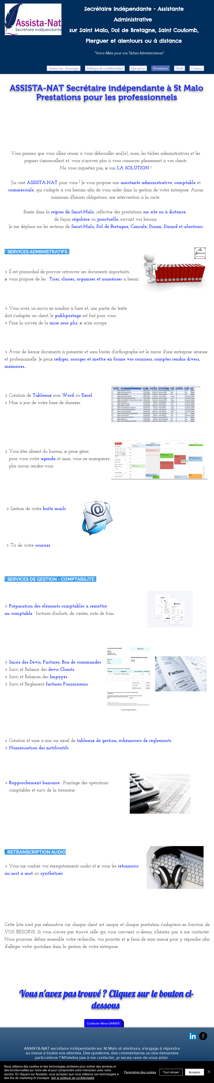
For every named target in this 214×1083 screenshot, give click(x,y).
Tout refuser (171, 1072)
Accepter (194, 1072)
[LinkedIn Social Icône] (193, 1036)
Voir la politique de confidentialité (72, 1078)
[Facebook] (203, 1036)
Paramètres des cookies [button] (140, 1072)
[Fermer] (208, 1072)
